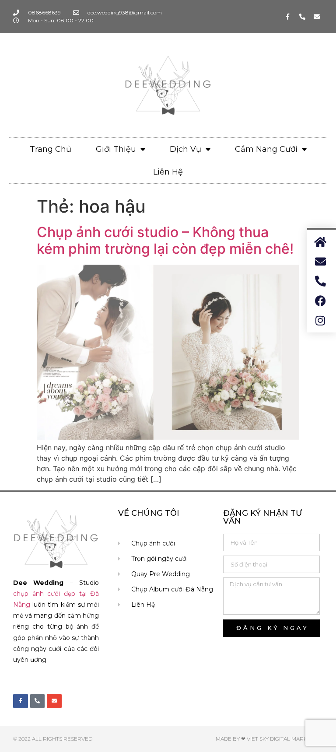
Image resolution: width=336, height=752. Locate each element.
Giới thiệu (116, 149)
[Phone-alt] (302, 16)
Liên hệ (168, 172)
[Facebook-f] (288, 16)
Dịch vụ (185, 149)
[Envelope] (317, 16)
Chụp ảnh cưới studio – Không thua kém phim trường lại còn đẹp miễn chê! (165, 240)
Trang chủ (50, 149)
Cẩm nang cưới (266, 149)
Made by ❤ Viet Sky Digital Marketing (269, 738)
